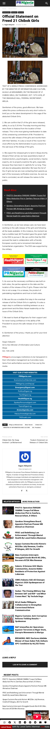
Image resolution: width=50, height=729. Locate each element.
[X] (27, 490)
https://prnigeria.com (25, 469)
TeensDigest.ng (25, 406)
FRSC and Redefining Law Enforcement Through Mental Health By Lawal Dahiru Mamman (30, 535)
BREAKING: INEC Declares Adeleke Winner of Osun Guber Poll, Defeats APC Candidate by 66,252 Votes (31, 641)
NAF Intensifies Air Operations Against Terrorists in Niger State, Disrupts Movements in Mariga (30, 630)
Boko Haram (29, 425)
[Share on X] (14, 722)
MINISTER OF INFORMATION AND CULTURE (16, 427)
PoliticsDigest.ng (25, 391)
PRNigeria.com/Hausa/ (25, 384)
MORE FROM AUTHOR (30, 502)
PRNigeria (6, 357)
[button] (4, 3)
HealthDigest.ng (25, 398)
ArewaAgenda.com (25, 410)
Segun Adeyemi (9, 24)
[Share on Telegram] (25, 722)
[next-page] (7, 649)
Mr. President (36, 427)
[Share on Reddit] (35, 722)
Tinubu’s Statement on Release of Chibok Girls (39, 441)
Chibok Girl (38, 425)
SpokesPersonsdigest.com (25, 402)
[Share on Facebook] (9, 722)
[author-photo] (25, 462)
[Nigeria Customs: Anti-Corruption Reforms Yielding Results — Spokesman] (8, 619)
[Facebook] (23, 490)
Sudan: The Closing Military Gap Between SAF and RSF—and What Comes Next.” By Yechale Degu (30, 594)
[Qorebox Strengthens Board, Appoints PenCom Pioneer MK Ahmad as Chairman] (8, 524)
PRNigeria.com (25, 376)
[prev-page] (3, 649)
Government (12, 9)
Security (21, 12)
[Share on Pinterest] (30, 722)
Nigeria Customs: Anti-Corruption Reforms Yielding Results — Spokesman (31, 618)
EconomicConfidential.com (25, 380)
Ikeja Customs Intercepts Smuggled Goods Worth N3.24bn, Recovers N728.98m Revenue (30, 557)
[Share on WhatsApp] (4, 722)
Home (4, 9)
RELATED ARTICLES (12, 502)
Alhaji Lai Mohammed (15, 425)
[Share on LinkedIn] (20, 722)
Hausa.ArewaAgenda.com (25, 413)
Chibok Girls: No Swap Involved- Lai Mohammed (12, 441)
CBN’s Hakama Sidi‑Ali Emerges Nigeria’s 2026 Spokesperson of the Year (30, 582)
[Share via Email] (40, 722)
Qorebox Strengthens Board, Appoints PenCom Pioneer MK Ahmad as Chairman (29, 524)
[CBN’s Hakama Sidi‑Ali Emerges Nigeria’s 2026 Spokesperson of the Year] (8, 583)
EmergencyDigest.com (25, 387)
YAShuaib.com (25, 417)
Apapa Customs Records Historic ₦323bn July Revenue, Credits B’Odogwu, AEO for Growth (30, 546)
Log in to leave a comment (25, 665)
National (14, 12)
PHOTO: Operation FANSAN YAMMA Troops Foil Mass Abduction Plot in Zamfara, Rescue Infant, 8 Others (27, 198)
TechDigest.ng (25, 395)
